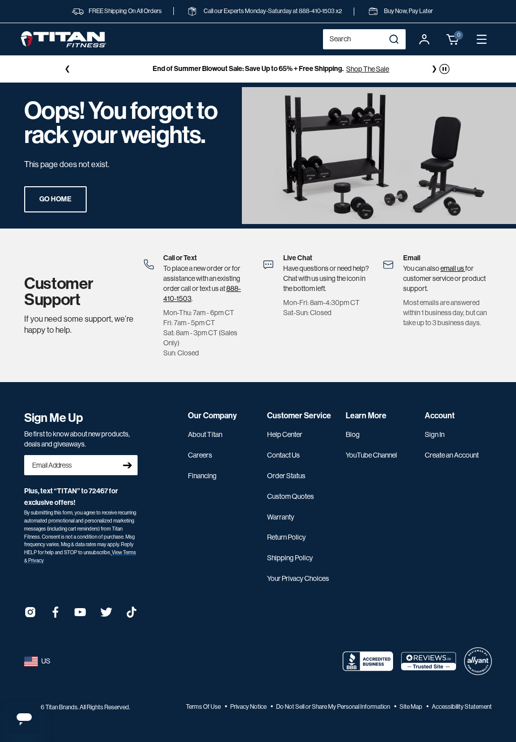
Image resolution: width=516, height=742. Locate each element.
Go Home (55, 199)
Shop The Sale (355, 69)
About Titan (205, 434)
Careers (200, 455)
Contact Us (283, 455)
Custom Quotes (290, 496)
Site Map (411, 706)
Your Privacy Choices (298, 578)
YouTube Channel (371, 455)
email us (452, 268)
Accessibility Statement (462, 706)
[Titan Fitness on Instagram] (30, 615)
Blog (353, 434)
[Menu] (482, 39)
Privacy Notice (249, 706)
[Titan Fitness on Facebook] (55, 615)
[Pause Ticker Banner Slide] (444, 69)
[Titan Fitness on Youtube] (81, 615)
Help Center (284, 434)
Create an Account (452, 455)
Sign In (434, 434)
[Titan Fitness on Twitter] (106, 615)
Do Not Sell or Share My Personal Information (333, 706)
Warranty (280, 517)
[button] (453, 39)
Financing (202, 476)
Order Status (286, 476)
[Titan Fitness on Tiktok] (131, 615)
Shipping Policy (290, 558)
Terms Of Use (204, 706)
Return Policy (286, 537)
